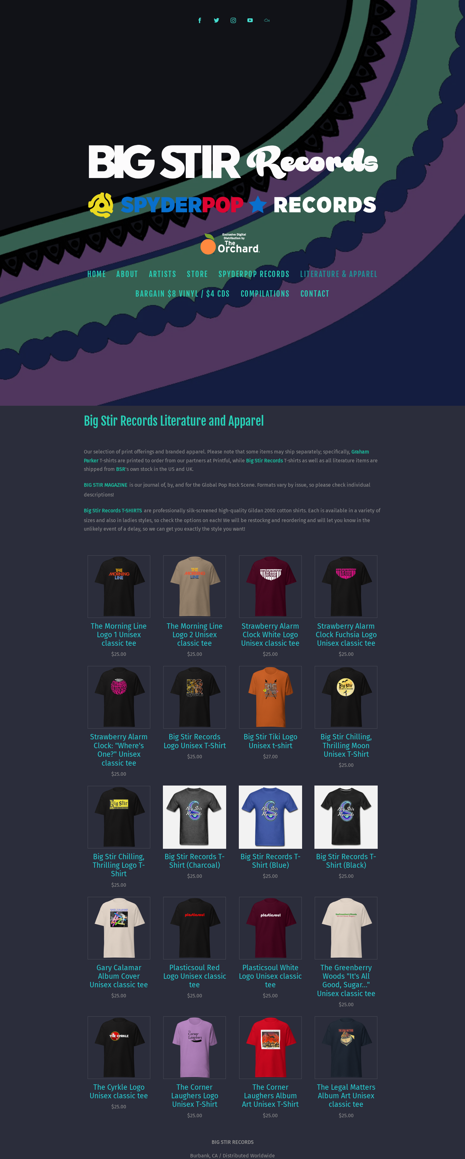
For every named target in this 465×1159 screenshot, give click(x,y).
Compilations (265, 294)
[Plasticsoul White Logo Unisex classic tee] (270, 928)
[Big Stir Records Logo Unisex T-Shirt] (194, 697)
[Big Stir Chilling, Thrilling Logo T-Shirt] (119, 817)
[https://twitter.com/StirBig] (216, 20)
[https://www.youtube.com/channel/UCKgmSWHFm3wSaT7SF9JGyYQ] (250, 20)
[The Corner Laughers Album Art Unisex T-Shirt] (270, 1047)
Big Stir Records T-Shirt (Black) (346, 861)
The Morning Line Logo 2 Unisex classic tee (195, 635)
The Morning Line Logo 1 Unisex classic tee (119, 635)
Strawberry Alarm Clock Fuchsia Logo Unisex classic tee (346, 635)
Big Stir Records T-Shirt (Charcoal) (194, 861)
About (127, 274)
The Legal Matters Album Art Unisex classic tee (346, 1096)
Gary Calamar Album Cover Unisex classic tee (119, 976)
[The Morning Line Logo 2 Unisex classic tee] (194, 586)
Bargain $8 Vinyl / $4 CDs (182, 294)
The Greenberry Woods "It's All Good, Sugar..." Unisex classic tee (346, 981)
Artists (163, 274)
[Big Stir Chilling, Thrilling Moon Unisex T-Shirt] (346, 697)
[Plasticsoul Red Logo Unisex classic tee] (194, 928)
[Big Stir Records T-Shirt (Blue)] (270, 817)
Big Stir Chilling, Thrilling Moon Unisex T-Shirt (346, 746)
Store (197, 274)
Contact (315, 294)
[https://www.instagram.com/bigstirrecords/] (233, 20)
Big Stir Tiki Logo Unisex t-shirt (270, 741)
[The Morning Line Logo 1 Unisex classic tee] (119, 586)
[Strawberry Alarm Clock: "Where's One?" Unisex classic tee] (119, 697)
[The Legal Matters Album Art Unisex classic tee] (346, 1047)
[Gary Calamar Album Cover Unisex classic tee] (119, 928)
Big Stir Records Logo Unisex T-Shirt (195, 741)
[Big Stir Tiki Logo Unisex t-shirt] (270, 697)
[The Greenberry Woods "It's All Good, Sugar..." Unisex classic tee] (346, 928)
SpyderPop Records (254, 274)
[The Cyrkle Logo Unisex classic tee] (119, 1047)
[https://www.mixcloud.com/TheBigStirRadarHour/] (267, 20)
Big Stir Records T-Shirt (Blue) (270, 861)
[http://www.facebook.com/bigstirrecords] (199, 20)
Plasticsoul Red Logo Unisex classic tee (194, 976)
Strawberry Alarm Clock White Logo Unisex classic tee (270, 635)
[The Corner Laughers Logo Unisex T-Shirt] (194, 1047)
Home (96, 274)
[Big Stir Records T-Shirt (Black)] (346, 817)
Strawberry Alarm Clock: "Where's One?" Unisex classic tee (119, 750)
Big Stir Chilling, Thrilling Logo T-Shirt (119, 865)
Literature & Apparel (339, 274)
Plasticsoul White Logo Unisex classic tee (270, 976)
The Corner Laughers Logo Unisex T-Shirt (194, 1096)
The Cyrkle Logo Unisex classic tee (119, 1091)
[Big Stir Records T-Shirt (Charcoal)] (194, 817)
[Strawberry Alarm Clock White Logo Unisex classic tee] (270, 586)
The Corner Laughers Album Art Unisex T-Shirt (270, 1096)
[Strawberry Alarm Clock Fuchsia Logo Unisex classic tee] (346, 586)
